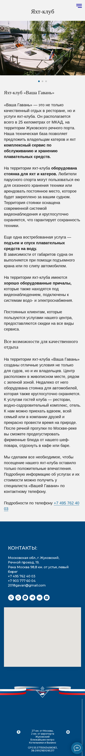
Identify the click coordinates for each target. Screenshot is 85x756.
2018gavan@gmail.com (27, 585)
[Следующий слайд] (81, 48)
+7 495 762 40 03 (21, 576)
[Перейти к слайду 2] (42, 81)
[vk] (39, 598)
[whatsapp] (25, 598)
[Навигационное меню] (79, 6)
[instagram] (47, 598)
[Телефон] (11, 598)
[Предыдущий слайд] (3, 48)
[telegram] (32, 598)
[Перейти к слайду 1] (39, 81)
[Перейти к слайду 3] (46, 81)
